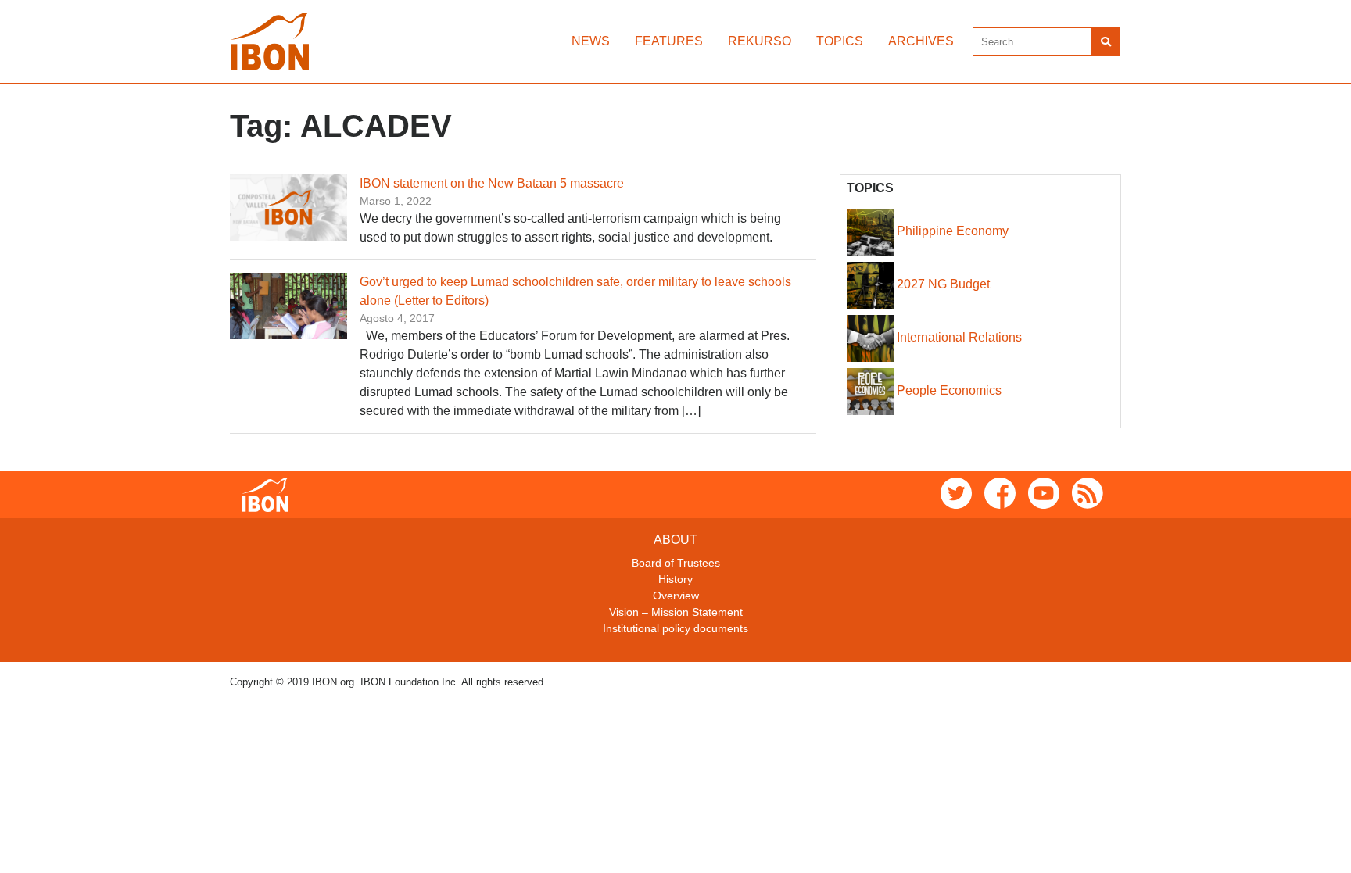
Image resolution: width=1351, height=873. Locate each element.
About (675, 539)
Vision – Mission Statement (676, 612)
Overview (676, 595)
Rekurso (759, 41)
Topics (839, 41)
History (675, 579)
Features (669, 41)
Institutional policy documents (675, 628)
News (591, 41)
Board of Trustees (676, 562)
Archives (921, 41)
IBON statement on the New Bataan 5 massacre (492, 183)
